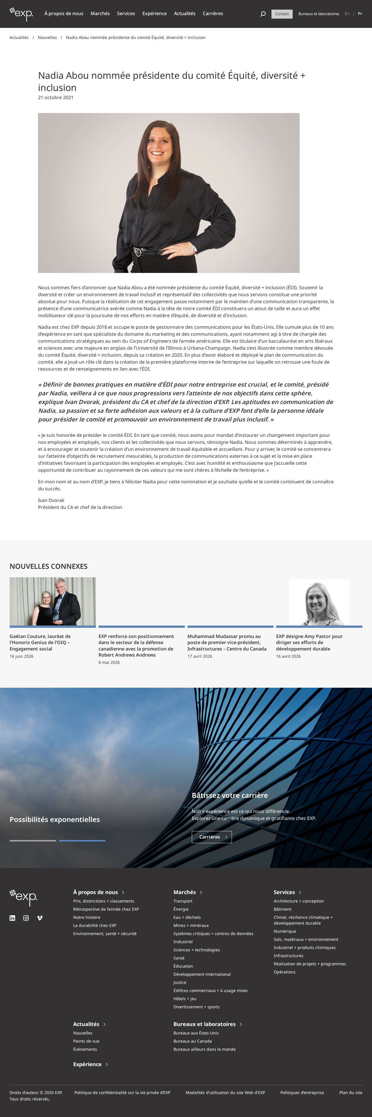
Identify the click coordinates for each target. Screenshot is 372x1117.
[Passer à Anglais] (347, 13)
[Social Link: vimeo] (39, 918)
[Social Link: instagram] (26, 918)
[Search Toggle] (263, 14)
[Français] (360, 13)
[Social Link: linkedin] (12, 918)
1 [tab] (33, 840)
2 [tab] (82, 840)
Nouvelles (47, 38)
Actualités (19, 38)
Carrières (209, 837)
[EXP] (21, 18)
